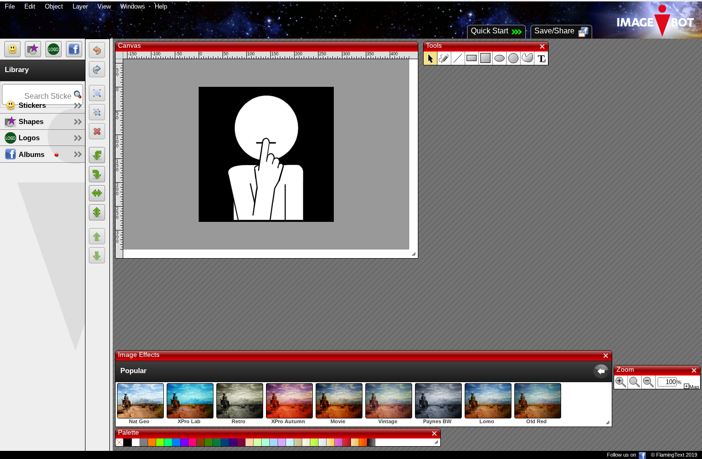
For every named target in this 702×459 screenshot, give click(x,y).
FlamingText (670, 455)
